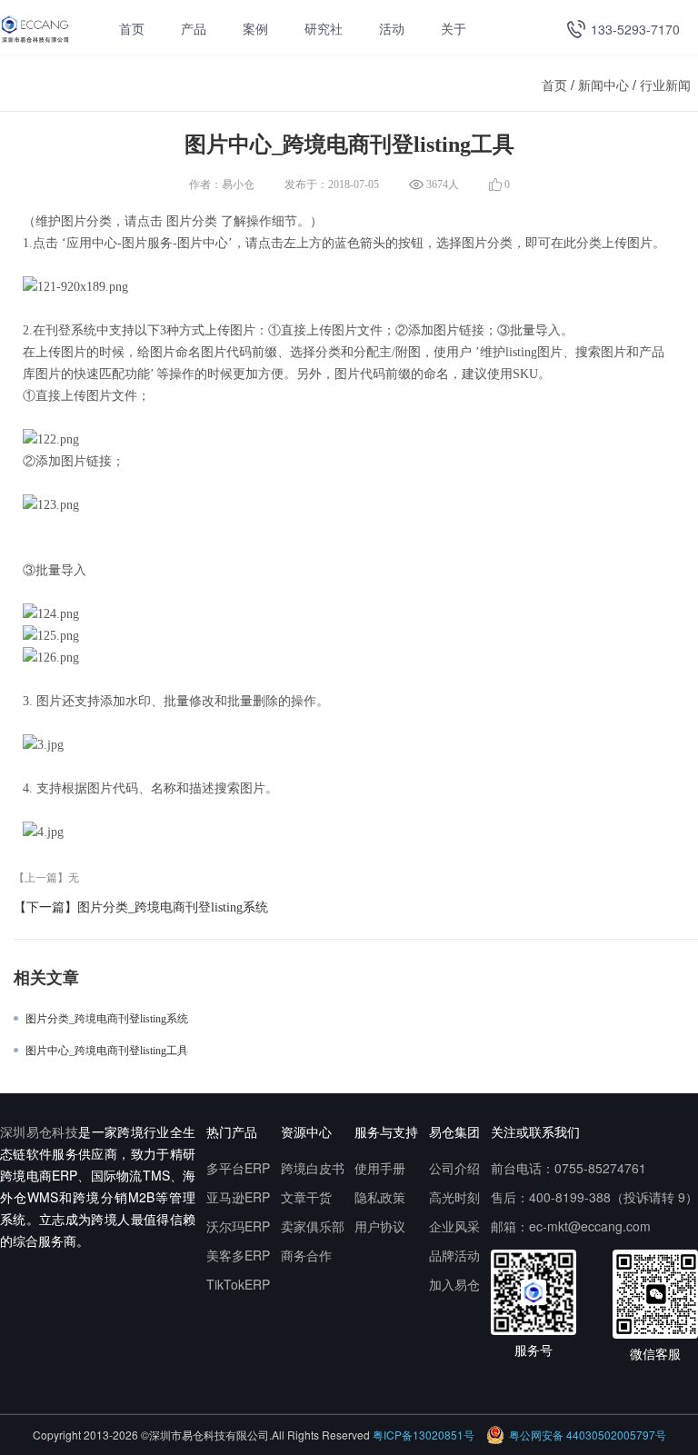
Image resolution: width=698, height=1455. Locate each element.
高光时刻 (454, 1197)
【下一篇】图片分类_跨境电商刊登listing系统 (141, 907)
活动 (391, 29)
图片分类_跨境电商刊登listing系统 (106, 1018)
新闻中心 (603, 84)
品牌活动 (454, 1255)
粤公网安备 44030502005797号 (587, 1434)
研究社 (323, 29)
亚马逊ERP (238, 1197)
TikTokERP (238, 1284)
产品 (193, 29)
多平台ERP (238, 1168)
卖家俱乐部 (312, 1226)
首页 (132, 29)
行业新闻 (665, 84)
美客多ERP (238, 1255)
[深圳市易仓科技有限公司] (35, 28)
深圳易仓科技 (39, 1131)
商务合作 (306, 1255)
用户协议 (379, 1226)
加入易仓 (454, 1284)
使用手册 (379, 1168)
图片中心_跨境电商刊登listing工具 (106, 1050)
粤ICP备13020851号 (423, 1434)
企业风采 (454, 1226)
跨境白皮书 (312, 1168)
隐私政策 (379, 1197)
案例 (255, 29)
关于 (453, 29)
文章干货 (306, 1197)
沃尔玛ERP (238, 1226)
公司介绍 (454, 1168)
